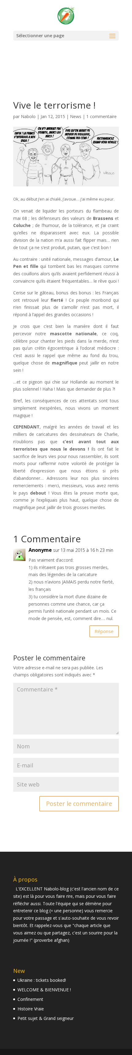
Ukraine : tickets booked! (41, 980)
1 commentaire (101, 116)
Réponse (104, 631)
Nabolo (28, 116)
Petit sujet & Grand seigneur (45, 1018)
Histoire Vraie (30, 1009)
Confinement (30, 999)
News (75, 116)
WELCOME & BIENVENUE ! (44, 990)
